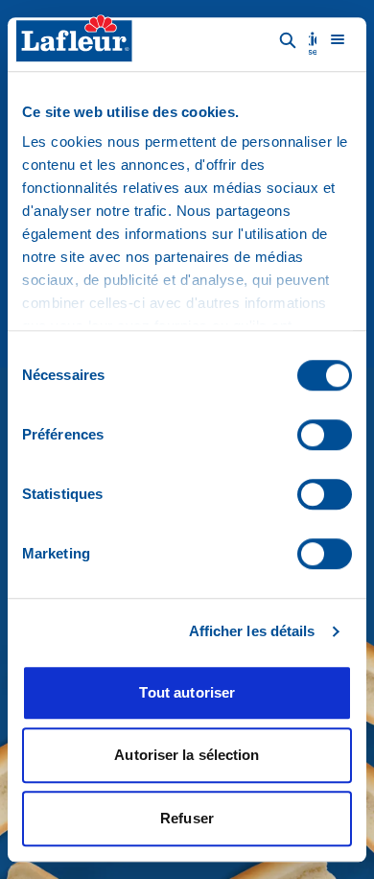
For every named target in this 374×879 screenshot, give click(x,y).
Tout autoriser (187, 692)
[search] (288, 39)
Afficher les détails (252, 631)
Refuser (187, 818)
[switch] (324, 434)
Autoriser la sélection (186, 755)
